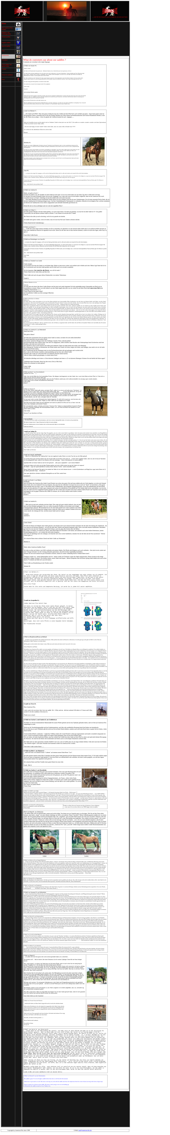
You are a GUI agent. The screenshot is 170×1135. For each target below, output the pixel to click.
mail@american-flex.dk (85, 1130)
